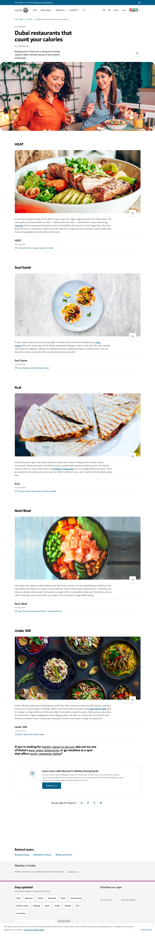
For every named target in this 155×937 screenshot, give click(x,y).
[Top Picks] (109, 10)
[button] (146, 929)
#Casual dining (22, 855)
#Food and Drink (64, 855)
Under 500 (21, 727)
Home (35, 10)
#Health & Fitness (42, 855)
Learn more (72, 871)
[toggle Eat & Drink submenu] (78, 10)
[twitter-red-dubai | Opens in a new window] (94, 802)
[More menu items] (84, 10)
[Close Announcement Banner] (139, 2)
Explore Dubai (45, 10)
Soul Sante (21, 360)
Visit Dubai (19, 19)
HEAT (18, 240)
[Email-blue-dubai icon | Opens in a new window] (100, 802)
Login (124, 10)
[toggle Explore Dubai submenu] (51, 10)
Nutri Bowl (21, 604)
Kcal (17, 484)
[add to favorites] (137, 53)
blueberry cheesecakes (63, 469)
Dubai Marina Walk (97, 709)
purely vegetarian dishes (45, 753)
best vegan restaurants (44, 750)
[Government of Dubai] (21, 10)
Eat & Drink (73, 10)
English (116, 10)
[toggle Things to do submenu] (65, 10)
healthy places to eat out (58, 746)
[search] (104, 10)
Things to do (60, 10)
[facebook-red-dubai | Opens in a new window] (88, 802)
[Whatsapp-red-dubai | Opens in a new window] (81, 802)
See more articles (26, 832)
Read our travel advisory (43, 2)
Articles (30, 19)
